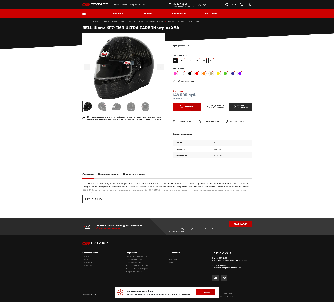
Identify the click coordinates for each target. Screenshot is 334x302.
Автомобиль (87, 265)
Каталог (96, 21)
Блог (171, 262)
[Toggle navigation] (84, 13)
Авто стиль (87, 262)
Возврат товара (237, 121)
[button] (87, 67)
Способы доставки (134, 259)
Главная (85, 21)
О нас (171, 256)
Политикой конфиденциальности (178, 294)
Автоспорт (87, 256)
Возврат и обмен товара (137, 265)
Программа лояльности (136, 256)
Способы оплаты (211, 121)
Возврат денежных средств (138, 268)
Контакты (173, 259)
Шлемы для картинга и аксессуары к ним (146, 21)
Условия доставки (185, 121)
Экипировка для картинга (114, 21)
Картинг (86, 259)
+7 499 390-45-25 (178, 4)
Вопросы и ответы (134, 271)
